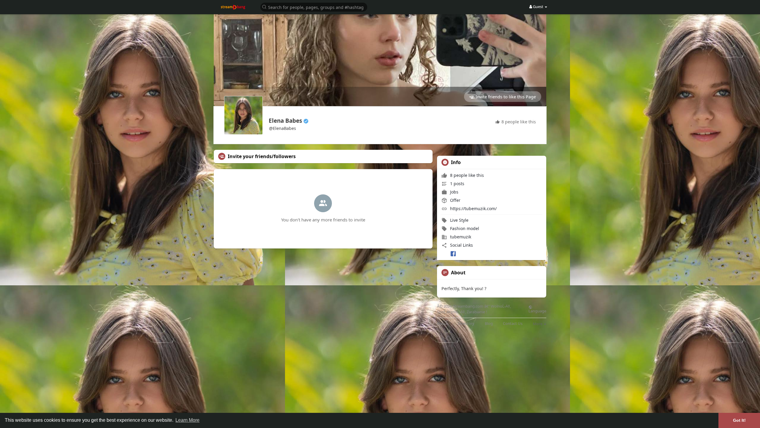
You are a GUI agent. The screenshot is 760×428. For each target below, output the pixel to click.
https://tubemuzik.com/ (473, 208)
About (442, 323)
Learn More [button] (187, 420)
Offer (454, 200)
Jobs (453, 192)
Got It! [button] (739, 420)
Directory (466, 323)
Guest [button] (538, 6)
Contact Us (512, 323)
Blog (489, 323)
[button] (313, 7)
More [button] (538, 323)
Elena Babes (285, 121)
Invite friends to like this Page (505, 97)
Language (537, 310)
